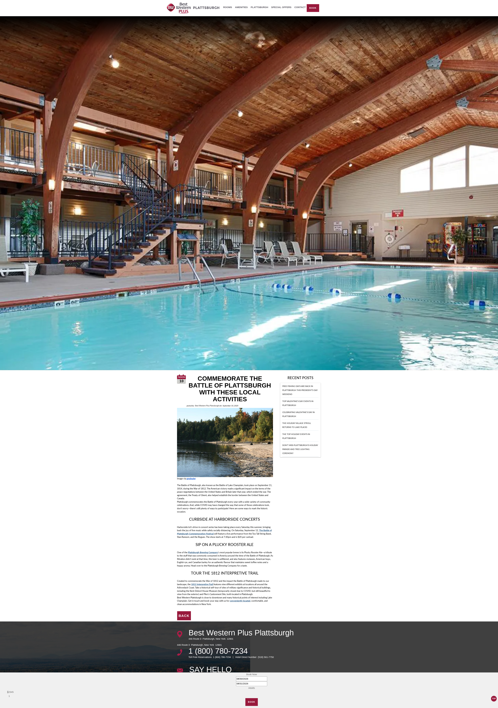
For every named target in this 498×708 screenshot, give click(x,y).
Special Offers (281, 7)
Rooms (227, 7)
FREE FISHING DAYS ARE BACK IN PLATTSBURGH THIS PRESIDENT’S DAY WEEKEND (300, 390)
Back (184, 616)
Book (313, 8)
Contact (300, 7)
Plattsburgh (259, 7)
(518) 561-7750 (265, 657)
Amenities (241, 7)
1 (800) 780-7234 (218, 651)
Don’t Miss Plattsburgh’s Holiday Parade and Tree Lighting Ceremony (300, 449)
